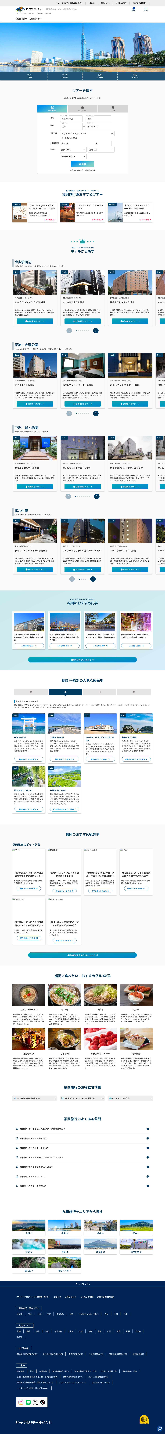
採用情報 (43, 1371)
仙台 (37, 1331)
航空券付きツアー (35, 321)
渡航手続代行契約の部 (118, 1354)
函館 (28, 1331)
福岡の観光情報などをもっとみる (81, 955)
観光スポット (135, 76)
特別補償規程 (138, 1354)
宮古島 (19, 1337)
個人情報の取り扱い (61, 1371)
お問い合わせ (105, 3)
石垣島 (138, 1331)
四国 (106, 1314)
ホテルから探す (64, 76)
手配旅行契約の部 (96, 1354)
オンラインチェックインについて (72, 1382)
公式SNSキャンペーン (101, 1382)
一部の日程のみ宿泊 (70, 138)
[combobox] (73, 118)
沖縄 (125, 1314)
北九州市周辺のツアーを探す (64, 809)
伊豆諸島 (60, 1314)
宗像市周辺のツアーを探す (135, 759)
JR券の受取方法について (73, 1377)
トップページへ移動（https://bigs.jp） (33, 1388)
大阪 (81, 1331)
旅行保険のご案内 (129, 1371)
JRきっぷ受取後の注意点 (98, 1377)
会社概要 (20, 1371)
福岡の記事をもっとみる (81, 660)
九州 (116, 1314)
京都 (90, 1331)
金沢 (47, 1331)
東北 (30, 1314)
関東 (49, 1314)
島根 (99, 1331)
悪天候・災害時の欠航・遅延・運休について (35, 1382)
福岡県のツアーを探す (27, 759)
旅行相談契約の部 (75, 1354)
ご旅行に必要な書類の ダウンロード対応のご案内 (37, 1377)
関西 (71, 1314)
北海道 (19, 1314)
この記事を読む (27, 645)
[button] (96, 330)
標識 (32, 1371)
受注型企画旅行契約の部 (53, 1354)
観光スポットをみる (27, 888)
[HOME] (18, 13)
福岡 (118, 1331)
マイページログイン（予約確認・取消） (69, 3)
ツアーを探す (30, 76)
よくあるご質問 (121, 3)
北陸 (39, 1314)
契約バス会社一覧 (109, 1371)
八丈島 (70, 1331)
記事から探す (100, 76)
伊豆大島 (58, 1331)
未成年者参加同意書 (139, 3)
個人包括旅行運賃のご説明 (85, 1371)
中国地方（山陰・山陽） (89, 1314)
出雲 (109, 1331)
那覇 (128, 1331)
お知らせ (92, 3)
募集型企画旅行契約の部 (27, 1354)
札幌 (19, 1331)
